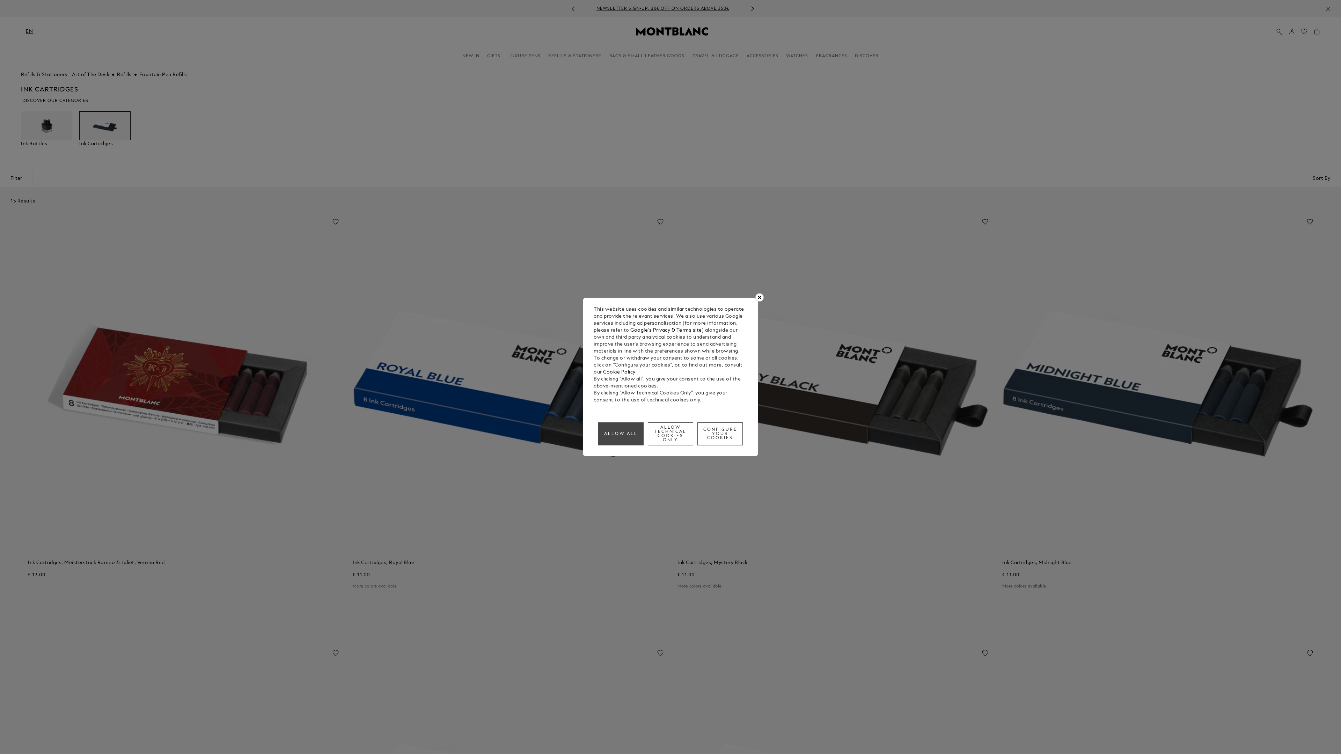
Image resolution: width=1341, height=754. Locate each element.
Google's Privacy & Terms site (666, 330)
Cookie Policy (619, 372)
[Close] (759, 297)
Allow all (621, 434)
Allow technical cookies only (670, 434)
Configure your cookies (720, 434)
